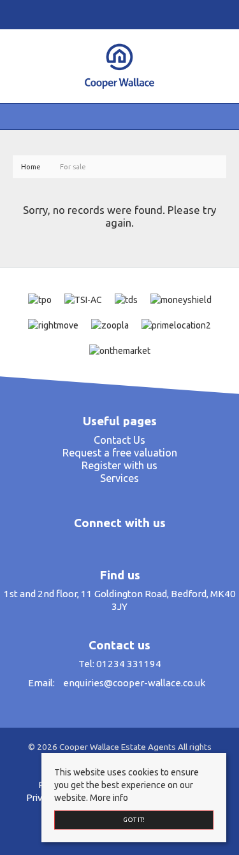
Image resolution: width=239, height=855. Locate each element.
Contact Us (119, 440)
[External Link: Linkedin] (121, 14)
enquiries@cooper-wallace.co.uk (134, 682)
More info (109, 798)
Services (119, 478)
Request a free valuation (119, 452)
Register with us (119, 465)
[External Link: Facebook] (110, 14)
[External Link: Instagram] (116, 14)
